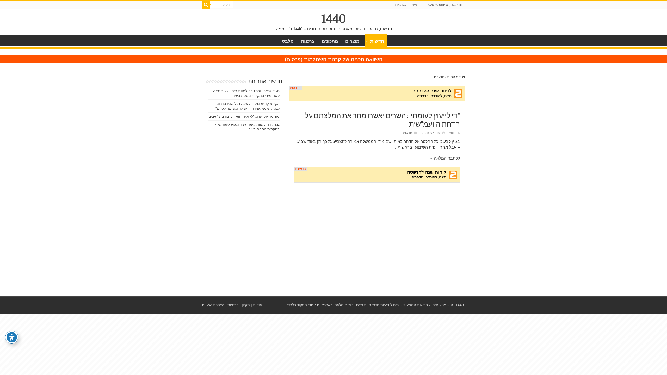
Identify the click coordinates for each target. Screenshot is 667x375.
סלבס (288, 41)
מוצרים (352, 41)
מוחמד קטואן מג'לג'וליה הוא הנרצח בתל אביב (244, 116)
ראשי (415, 5)
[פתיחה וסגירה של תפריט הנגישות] (11, 337)
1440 (333, 19)
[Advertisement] (377, 226)
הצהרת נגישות (213, 305)
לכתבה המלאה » (445, 158)
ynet (452, 133)
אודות (257, 305)
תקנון (246, 305)
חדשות (377, 41)
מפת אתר (400, 5)
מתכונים (330, 41)
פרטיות (233, 305)
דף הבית (454, 77)
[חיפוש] (206, 5)
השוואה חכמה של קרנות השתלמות (343, 59)
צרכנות (307, 41)
